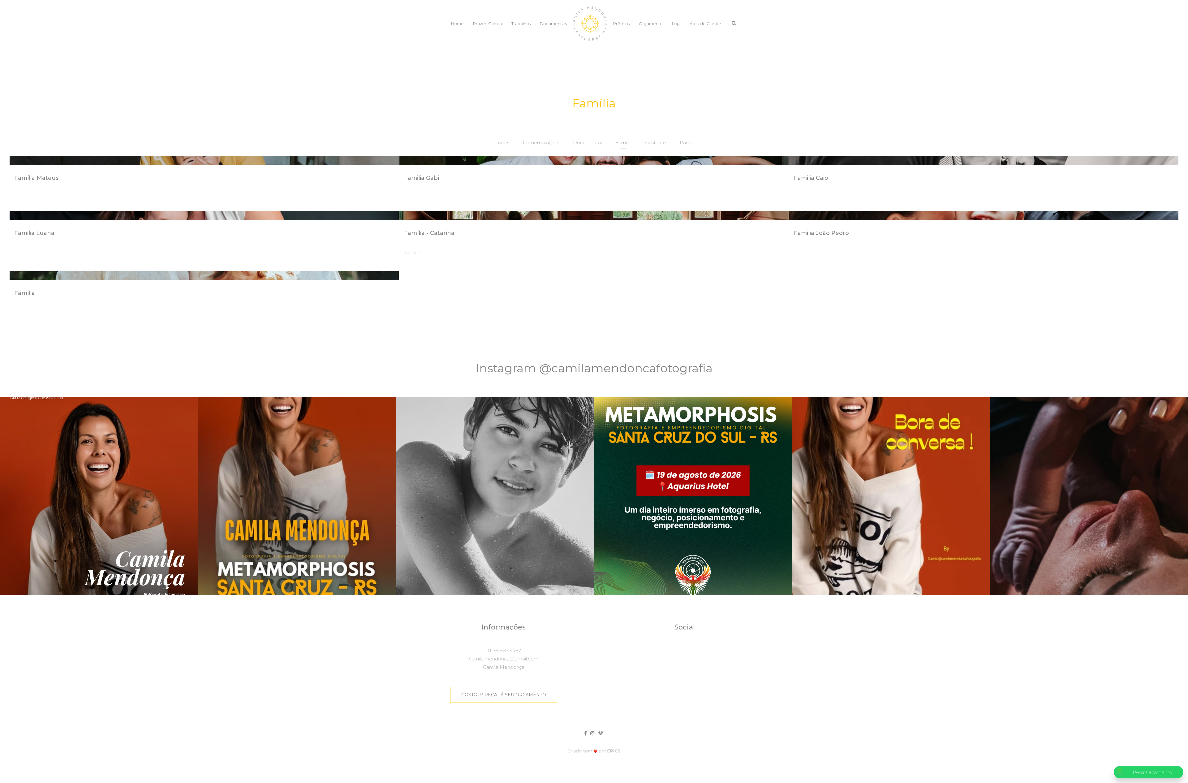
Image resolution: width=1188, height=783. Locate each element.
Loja (676, 23)
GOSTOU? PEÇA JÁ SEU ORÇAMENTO (503, 695)
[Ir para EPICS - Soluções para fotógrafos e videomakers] (594, 751)
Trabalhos (521, 23)
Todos (502, 142)
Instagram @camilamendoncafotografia (594, 368)
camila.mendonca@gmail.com (503, 659)
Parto (686, 142)
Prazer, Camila (487, 23)
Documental (587, 142)
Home (457, 23)
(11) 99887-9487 (503, 650)
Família (623, 142)
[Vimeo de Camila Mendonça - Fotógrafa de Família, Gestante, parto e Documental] (601, 733)
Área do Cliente (705, 23)
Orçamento (651, 23)
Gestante (655, 142)
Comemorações (541, 142)
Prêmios (621, 23)
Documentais (553, 23)
